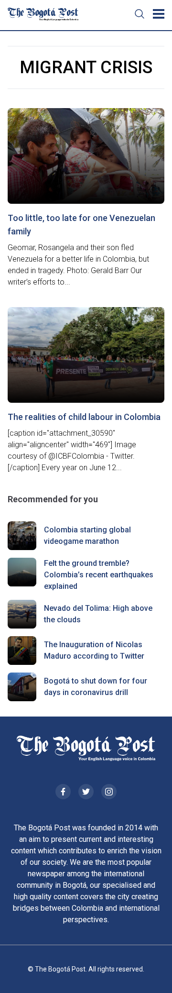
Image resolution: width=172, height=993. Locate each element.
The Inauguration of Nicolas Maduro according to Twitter (94, 650)
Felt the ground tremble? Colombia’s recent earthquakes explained (98, 575)
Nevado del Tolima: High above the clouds (98, 614)
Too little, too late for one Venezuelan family (81, 224)
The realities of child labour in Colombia (84, 417)
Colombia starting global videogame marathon (87, 535)
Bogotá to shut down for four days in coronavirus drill (95, 686)
